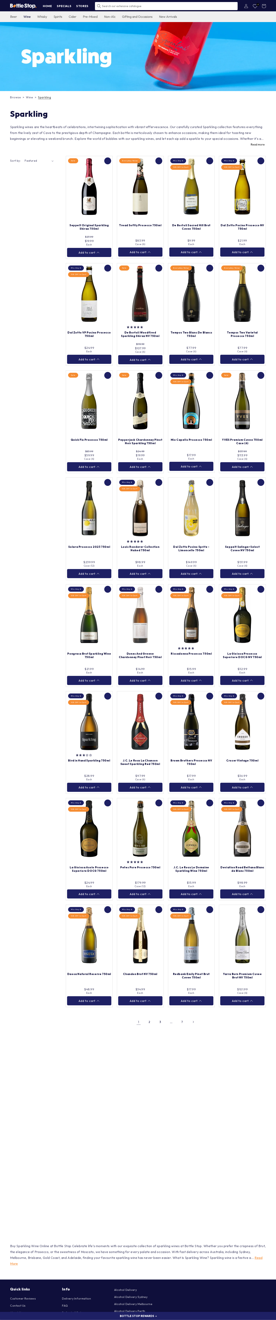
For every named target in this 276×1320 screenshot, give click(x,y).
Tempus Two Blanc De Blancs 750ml (191, 334)
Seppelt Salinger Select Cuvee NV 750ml (242, 548)
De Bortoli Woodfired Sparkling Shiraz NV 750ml (140, 334)
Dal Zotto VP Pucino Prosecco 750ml (89, 334)
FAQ (65, 1305)
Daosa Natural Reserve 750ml (89, 974)
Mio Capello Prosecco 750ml (191, 439)
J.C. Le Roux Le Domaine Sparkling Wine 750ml (191, 869)
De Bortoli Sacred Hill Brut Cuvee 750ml (191, 227)
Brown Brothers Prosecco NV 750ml (191, 762)
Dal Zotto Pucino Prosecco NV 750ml (242, 227)
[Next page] (193, 1021)
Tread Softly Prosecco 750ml (140, 225)
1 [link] (138, 1022)
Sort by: (15, 160)
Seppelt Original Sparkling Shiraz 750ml (89, 227)
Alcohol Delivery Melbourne (133, 1304)
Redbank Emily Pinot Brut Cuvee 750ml (191, 975)
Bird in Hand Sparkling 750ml (89, 760)
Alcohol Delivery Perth (129, 1311)
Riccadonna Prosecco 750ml (191, 653)
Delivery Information (76, 1298)
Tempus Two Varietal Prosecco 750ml (242, 334)
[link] (138, 56)
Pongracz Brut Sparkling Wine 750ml (89, 655)
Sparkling (44, 97)
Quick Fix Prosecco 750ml (89, 439)
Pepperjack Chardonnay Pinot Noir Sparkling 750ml (140, 441)
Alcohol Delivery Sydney (131, 1297)
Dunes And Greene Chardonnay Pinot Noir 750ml (140, 655)
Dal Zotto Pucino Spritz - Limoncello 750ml (191, 548)
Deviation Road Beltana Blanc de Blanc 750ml (242, 869)
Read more (258, 144)
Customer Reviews (23, 1298)
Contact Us (18, 1305)
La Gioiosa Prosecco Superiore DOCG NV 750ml (242, 655)
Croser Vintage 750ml (242, 760)
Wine (29, 97)
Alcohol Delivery (125, 1290)
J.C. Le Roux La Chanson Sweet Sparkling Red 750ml (140, 762)
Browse (15, 97)
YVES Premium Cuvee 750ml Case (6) (242, 441)
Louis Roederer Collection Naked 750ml (140, 548)
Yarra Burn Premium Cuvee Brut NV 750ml (242, 975)
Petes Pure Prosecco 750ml (140, 867)
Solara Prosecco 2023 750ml (89, 546)
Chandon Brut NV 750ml (140, 974)
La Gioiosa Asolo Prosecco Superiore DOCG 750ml (89, 869)
